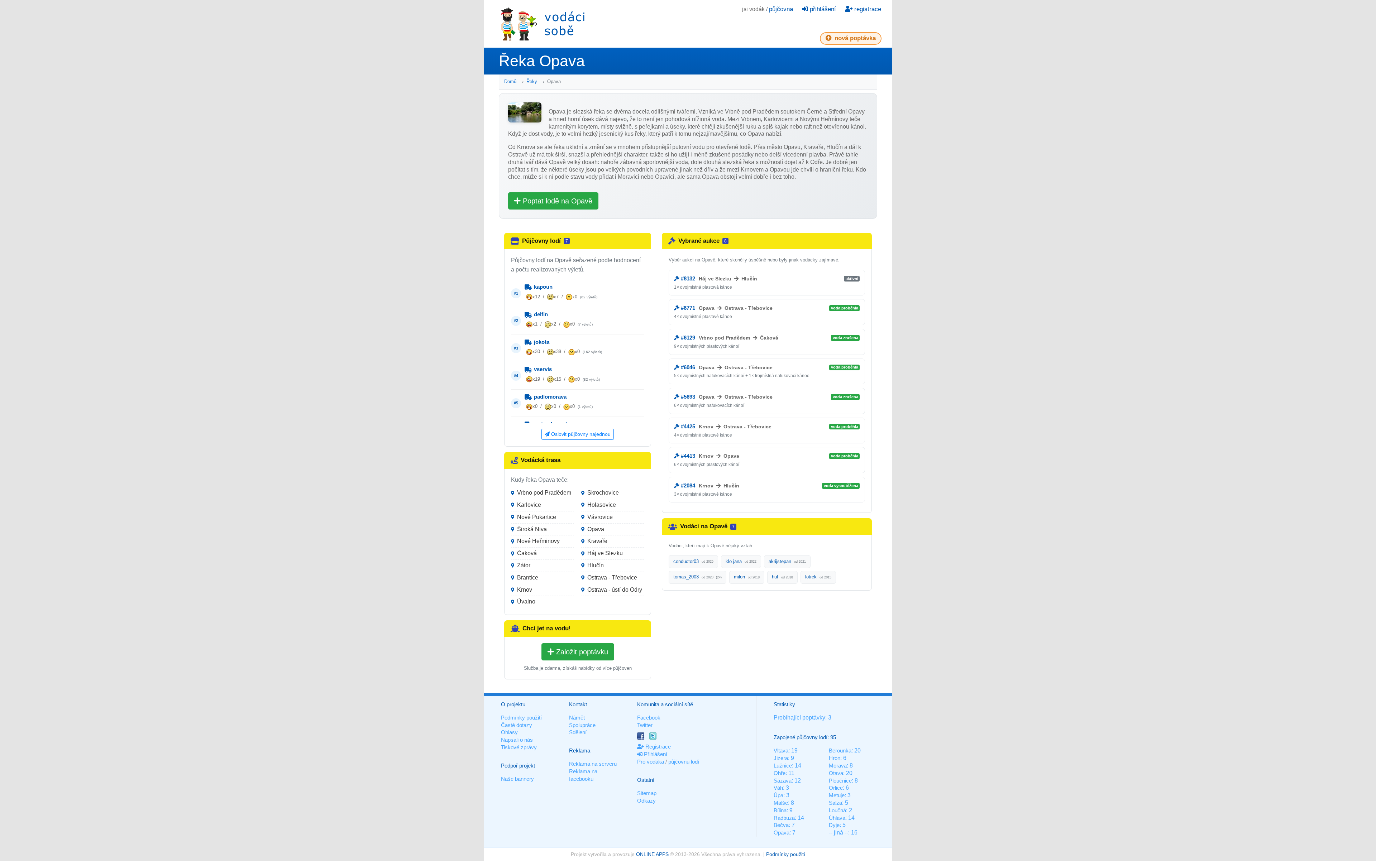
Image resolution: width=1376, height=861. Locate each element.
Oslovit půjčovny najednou (580, 434)
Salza (835, 803)
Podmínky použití (521, 718)
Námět (577, 718)
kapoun (542, 287)
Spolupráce (582, 725)
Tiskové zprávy (519, 747)
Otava (836, 773)
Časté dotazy (516, 725)
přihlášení (822, 9)
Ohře (779, 773)
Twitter (645, 725)
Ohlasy (509, 732)
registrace (866, 9)
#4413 (687, 456)
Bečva (781, 825)
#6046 (687, 367)
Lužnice (783, 766)
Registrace (657, 747)
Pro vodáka (650, 762)
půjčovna (781, 9)
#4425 (687, 426)
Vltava (781, 750)
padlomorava (549, 397)
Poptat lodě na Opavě (556, 201)
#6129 (687, 338)
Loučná (837, 810)
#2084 (687, 485)
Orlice (836, 788)
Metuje (837, 795)
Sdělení (578, 732)
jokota (540, 342)
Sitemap (646, 793)
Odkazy (646, 801)
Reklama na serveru (593, 764)
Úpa (778, 795)
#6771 (687, 308)
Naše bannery (517, 779)
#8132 (687, 278)
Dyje (834, 825)
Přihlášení (654, 754)
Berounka (840, 750)
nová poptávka (854, 38)
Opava (781, 832)
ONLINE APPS (652, 854)
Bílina (780, 810)
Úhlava (837, 818)
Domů (510, 81)
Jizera (781, 758)
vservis (542, 369)
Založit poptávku (581, 652)
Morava (838, 766)
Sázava (783, 781)
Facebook (648, 718)
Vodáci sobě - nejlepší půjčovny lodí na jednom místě (543, 23)
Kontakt (578, 704)
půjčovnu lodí (683, 762)
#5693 (687, 397)
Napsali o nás (517, 740)
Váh (778, 788)
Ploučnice (840, 781)
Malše (781, 803)
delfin (540, 314)
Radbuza (784, 818)
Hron (834, 758)
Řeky (531, 81)
